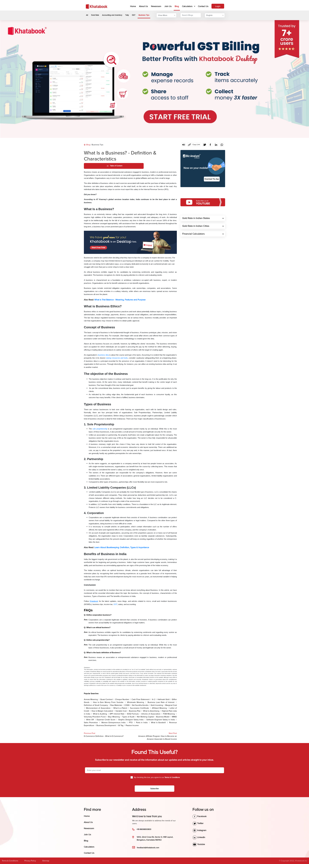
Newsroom (156, 6)
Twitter (200, 823)
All (87, 15)
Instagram (201, 830)
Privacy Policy (30, 861)
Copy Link (193, 144)
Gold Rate (95, 15)
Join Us (168, 6)
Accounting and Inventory (112, 15)
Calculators (187, 6)
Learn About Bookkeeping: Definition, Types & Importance (121, 547)
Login (217, 6)
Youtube (201, 844)
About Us (143, 6)
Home (133, 6)
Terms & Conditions (10, 861)
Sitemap (45, 861)
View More (162, 15)
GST (133, 15)
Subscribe (154, 788)
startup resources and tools (117, 358)
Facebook (202, 816)
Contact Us (203, 6)
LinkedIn (201, 837)
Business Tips (144, 15)
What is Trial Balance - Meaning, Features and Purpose (120, 299)
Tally (127, 15)
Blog (177, 6)
